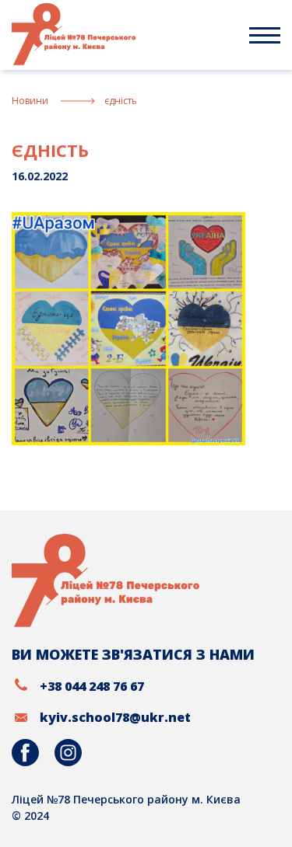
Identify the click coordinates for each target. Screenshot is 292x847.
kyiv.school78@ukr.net (115, 717)
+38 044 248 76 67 (92, 686)
